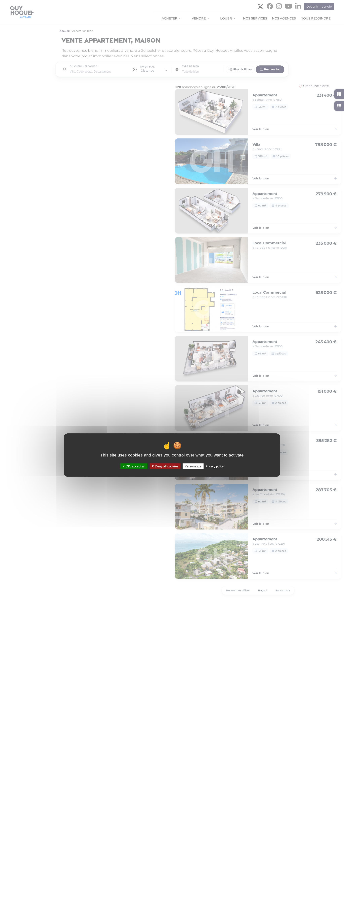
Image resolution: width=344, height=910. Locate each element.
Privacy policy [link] (214, 466)
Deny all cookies (166, 466)
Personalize (193, 466)
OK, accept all (135, 466)
